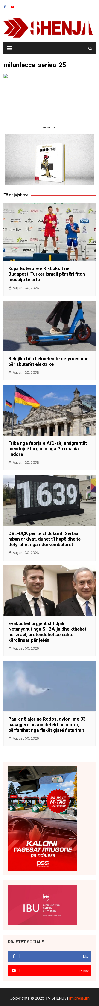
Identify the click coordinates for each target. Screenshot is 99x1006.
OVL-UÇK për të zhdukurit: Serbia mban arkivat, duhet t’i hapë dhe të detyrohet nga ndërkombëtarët (44, 539)
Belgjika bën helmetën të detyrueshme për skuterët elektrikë (48, 361)
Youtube (12, 6)
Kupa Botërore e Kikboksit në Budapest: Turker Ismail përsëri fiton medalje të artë (46, 274)
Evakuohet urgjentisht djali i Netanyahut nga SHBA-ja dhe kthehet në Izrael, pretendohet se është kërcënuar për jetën (47, 632)
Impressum (79, 998)
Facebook (4, 6)
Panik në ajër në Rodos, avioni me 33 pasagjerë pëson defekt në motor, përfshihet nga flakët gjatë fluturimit (46, 724)
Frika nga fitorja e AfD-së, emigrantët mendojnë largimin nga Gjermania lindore (47, 448)
